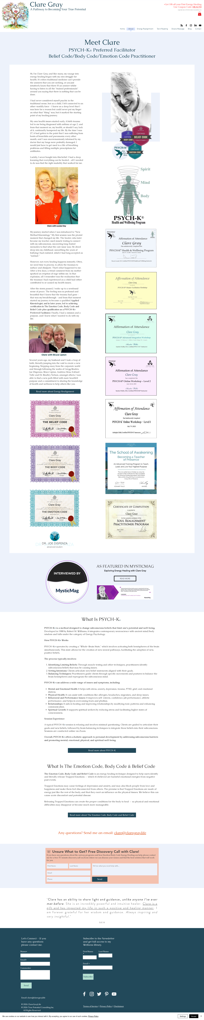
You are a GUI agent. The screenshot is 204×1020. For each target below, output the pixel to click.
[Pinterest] (106, 994)
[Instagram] (190, 25)
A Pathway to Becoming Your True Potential (58, 9)
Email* (23, 960)
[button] (199, 13)
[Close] (201, 1016)
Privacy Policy (106, 1006)
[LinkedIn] (195, 25)
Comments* (25, 968)
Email (85, 964)
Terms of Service (90, 1006)
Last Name (104, 952)
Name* (23, 952)
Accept (193, 1016)
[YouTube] (200, 25)
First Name (88, 952)
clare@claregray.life (130, 832)
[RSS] (181, 25)
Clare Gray (46, 4)
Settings (183, 1016)
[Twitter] (99, 994)
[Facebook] (186, 25)
